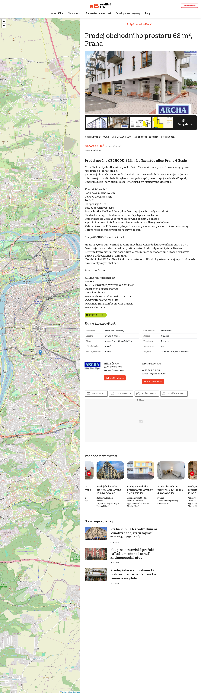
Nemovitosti (74, 13)
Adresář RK (57, 13)
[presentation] (89, 473)
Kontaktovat (98, 393)
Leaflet (64, 692)
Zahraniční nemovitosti (98, 13)
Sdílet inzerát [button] (149, 393)
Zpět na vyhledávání (140, 24)
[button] (40, 352)
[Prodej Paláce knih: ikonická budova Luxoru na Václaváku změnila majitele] (96, 574)
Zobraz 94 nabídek (153, 381)
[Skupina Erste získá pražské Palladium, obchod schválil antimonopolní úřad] (96, 554)
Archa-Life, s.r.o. (152, 363)
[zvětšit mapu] (78, 364)
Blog (147, 13)
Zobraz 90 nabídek (115, 378)
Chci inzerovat (189, 5)
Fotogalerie (185, 122)
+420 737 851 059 (113, 367)
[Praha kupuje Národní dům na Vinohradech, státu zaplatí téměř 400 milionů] (96, 533)
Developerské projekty (128, 13)
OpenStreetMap (74, 692)
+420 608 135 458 (151, 370)
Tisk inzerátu (123, 393)
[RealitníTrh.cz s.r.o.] (100, 5)
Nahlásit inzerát (176, 393)
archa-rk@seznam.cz (115, 370)
